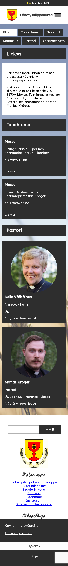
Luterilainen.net (34, 486)
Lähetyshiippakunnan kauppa (34, 482)
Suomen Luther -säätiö (34, 504)
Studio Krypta (34, 489)
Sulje (34, 556)
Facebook (34, 497)
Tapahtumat (31, 32)
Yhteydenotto (53, 41)
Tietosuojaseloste (18, 533)
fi (29, 3)
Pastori (30, 41)
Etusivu (8, 32)
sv (34, 3)
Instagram (34, 500)
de (40, 3)
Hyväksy (34, 546)
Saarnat (53, 32)
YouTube (34, 493)
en (46, 3)
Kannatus (10, 41)
